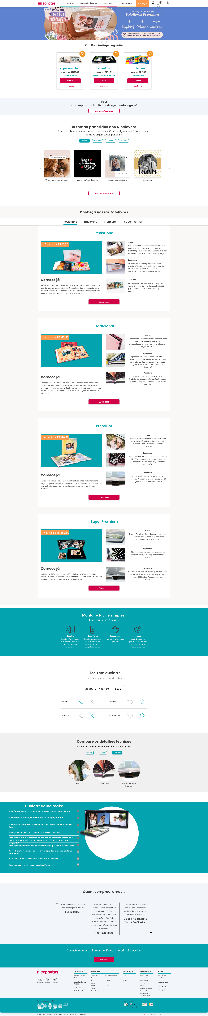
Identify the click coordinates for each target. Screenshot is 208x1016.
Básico (110, 140)
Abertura (117, 752)
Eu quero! (104, 959)
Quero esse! (104, 302)
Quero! (70, 80)
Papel (89, 752)
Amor (84, 140)
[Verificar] (135, 1005)
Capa (103, 752)
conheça (70, 86)
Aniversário (97, 140)
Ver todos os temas (104, 193)
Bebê (123, 140)
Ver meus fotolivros (104, 111)
